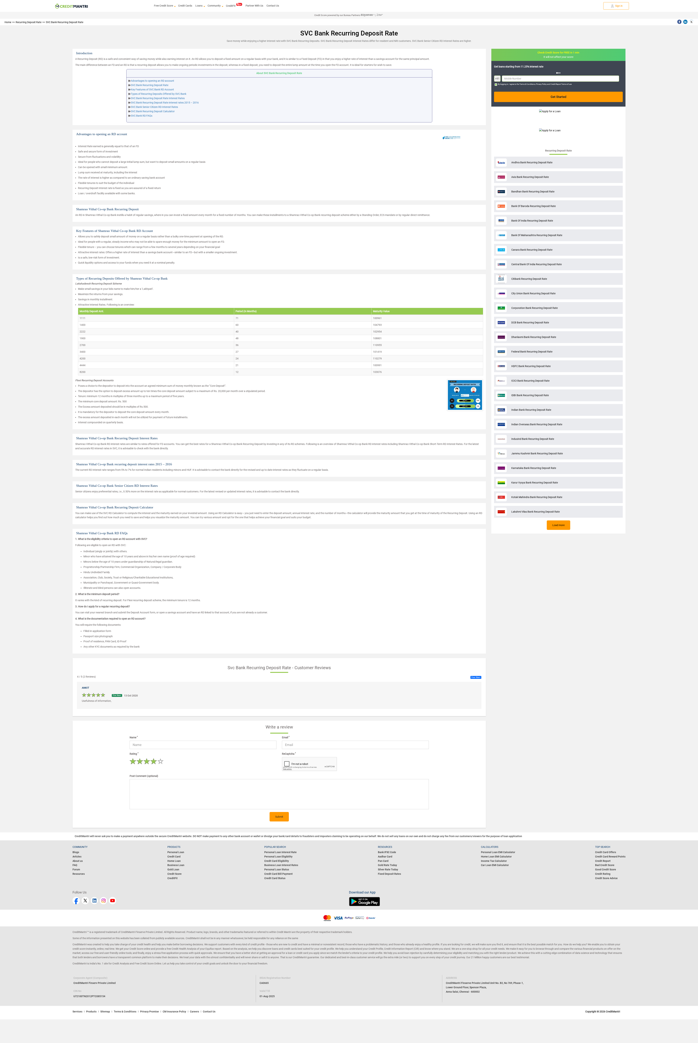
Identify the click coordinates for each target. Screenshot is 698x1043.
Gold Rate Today (387, 865)
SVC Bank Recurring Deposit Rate (149, 85)
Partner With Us (254, 5)
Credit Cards (185, 5)
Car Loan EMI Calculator (495, 865)
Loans (198, 5)
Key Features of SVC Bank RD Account (152, 89)
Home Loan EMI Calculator (496, 856)
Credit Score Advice (606, 878)
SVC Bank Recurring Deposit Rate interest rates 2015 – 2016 (165, 102)
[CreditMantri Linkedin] (94, 900)
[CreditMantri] (71, 6)
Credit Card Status (274, 878)
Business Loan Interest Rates (281, 865)
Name (134, 737)
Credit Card (173, 856)
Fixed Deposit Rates (389, 873)
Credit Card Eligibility (276, 860)
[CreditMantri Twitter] (85, 900)
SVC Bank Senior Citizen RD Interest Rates (154, 107)
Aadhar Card (385, 856)
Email (286, 737)
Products (91, 1011)
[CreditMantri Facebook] (76, 900)
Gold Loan (173, 869)
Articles (77, 856)
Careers (194, 1011)
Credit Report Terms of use (561, 84)
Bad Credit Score (604, 865)
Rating (134, 753)
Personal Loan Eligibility (278, 856)
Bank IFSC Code (387, 852)
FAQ (75, 865)
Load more (558, 525)
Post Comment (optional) (144, 776)
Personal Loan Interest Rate (280, 852)
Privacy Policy (541, 84)
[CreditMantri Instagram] (103, 900)
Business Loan (175, 865)
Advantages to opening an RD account (152, 80)
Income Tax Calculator (494, 860)
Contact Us (272, 5)
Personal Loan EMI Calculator (498, 852)
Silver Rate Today (388, 869)
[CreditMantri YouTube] (112, 900)
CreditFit (231, 5)
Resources (79, 873)
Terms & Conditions (527, 84)
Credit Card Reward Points (610, 856)
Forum (76, 869)
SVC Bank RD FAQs (141, 115)
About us (78, 860)
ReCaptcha (289, 753)
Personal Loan (175, 852)
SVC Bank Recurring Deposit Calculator (153, 111)
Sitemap (105, 1011)
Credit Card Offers (605, 852)
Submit (279, 816)
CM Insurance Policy (174, 1011)
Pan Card (383, 860)
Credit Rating (602, 873)
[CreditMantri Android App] (487, 901)
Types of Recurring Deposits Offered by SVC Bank (158, 94)
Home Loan (174, 860)
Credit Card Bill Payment (278, 873)
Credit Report (603, 860)
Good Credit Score (605, 869)
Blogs (76, 852)
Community (214, 5)
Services (77, 1011)
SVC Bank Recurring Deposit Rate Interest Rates (158, 98)
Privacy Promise (149, 1011)
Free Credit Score (163, 5)
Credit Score (174, 873)
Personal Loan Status (276, 869)
